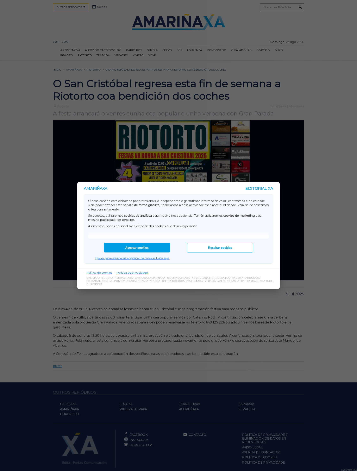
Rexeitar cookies (220, 247)
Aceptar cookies (137, 247)
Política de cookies (99, 272)
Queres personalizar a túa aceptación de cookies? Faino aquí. (132, 258)
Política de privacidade (132, 272)
